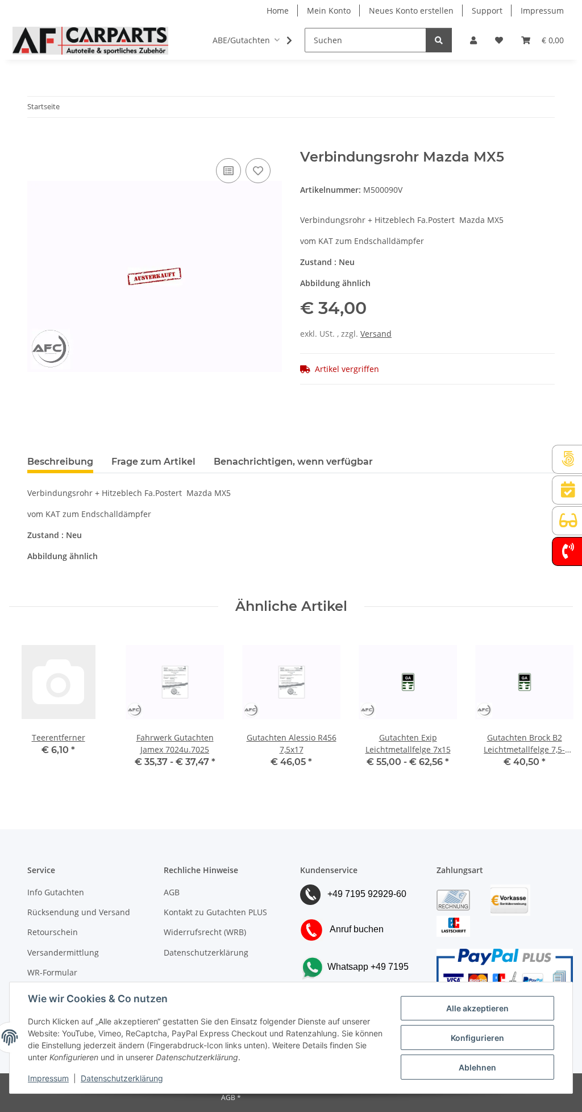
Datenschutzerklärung (122, 1078)
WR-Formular (52, 972)
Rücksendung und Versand (78, 912)
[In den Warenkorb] (36, 143)
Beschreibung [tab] (60, 461)
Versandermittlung (63, 952)
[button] (473, 40)
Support (487, 10)
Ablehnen (477, 1067)
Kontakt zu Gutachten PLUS (215, 912)
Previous (28, 708)
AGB (172, 892)
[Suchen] (439, 40)
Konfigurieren (477, 1038)
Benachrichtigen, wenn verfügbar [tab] (293, 461)
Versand (376, 333)
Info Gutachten (55, 892)
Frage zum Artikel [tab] (153, 461)
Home (278, 10)
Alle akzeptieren (477, 1008)
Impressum (48, 1078)
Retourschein (52, 932)
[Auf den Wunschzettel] (258, 170)
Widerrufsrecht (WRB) (205, 932)
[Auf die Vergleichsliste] (228, 170)
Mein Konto (329, 10)
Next (554, 708)
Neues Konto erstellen (411, 10)
